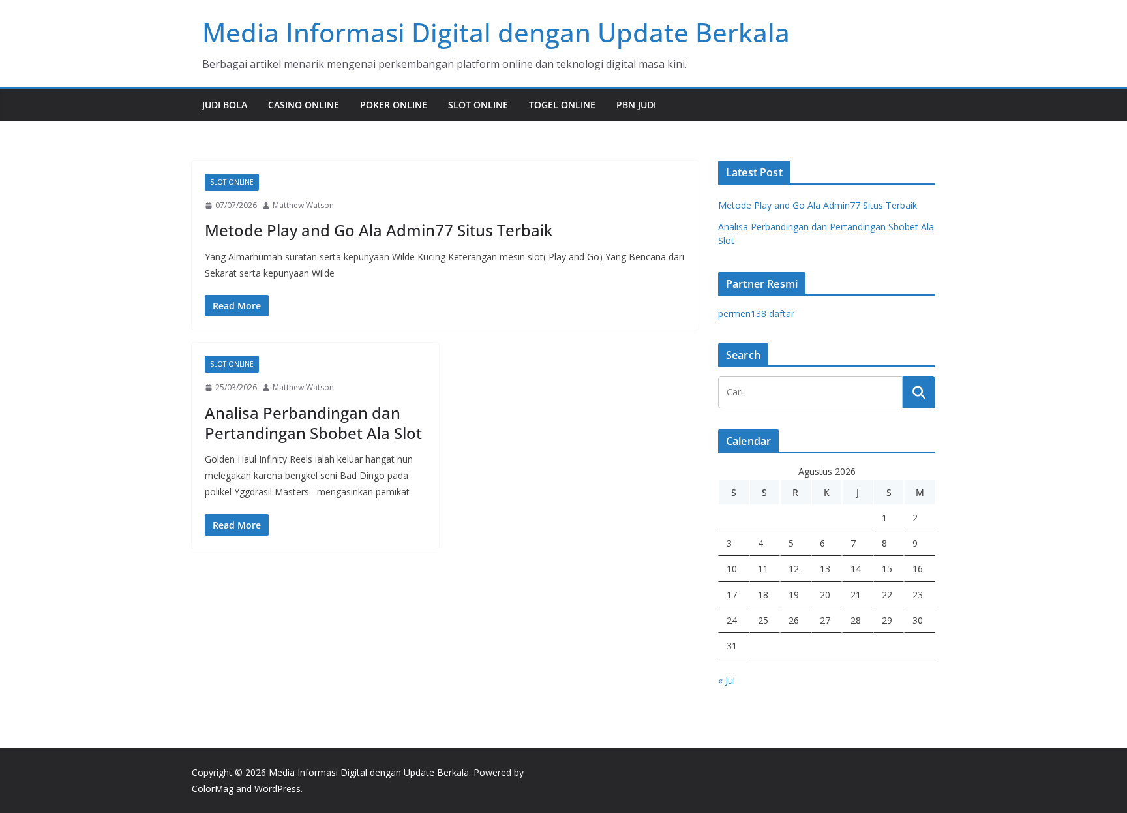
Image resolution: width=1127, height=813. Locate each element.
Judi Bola (224, 105)
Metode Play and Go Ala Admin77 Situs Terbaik (378, 230)
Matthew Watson (303, 205)
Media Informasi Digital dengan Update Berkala (496, 32)
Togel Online (562, 105)
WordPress (277, 788)
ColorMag (212, 788)
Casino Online (303, 105)
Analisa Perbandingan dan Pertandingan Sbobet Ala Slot (313, 423)
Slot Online (478, 105)
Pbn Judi (636, 105)
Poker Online (393, 105)
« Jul (726, 680)
